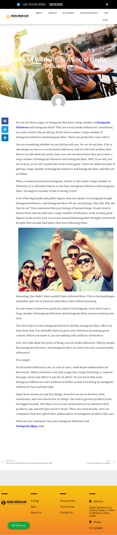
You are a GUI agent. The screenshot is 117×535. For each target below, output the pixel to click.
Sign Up (105, 20)
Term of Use (67, 506)
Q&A (33, 506)
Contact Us (52, 12)
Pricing (35, 501)
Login (106, 12)
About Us (36, 512)
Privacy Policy (68, 501)
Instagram (23, 426)
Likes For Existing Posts (89, 12)
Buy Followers (68, 12)
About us (39, 12)
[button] (5, 121)
